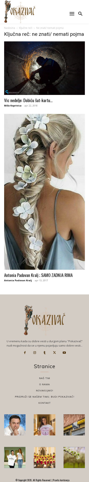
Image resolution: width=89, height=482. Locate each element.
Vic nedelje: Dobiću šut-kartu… (28, 100)
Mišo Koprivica (13, 105)
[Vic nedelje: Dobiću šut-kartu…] (44, 68)
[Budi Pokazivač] (14, 457)
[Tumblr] (44, 353)
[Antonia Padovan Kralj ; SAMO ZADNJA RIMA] (44, 192)
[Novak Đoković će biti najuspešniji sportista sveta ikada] (14, 424)
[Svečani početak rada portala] (44, 457)
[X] (54, 353)
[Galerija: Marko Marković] (74, 457)
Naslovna (9, 28)
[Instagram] (35, 353)
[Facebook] (25, 353)
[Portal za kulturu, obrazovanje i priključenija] (19, 11)
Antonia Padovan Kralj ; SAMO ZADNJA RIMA (38, 275)
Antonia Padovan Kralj (18, 280)
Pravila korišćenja (61, 480)
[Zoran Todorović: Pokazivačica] (74, 424)
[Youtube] (64, 353)
